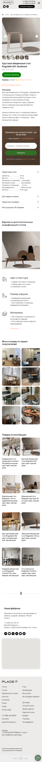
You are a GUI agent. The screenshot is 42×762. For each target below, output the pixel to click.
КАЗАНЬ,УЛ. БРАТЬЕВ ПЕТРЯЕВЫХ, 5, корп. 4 (15, 731)
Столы (7, 14)
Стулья (4, 690)
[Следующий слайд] (36, 36)
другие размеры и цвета (11, 85)
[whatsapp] (9, 633)
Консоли (5, 697)
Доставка (26, 702)
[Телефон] (13, 633)
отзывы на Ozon (24, 80)
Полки (4, 703)
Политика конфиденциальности (12, 748)
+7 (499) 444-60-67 (29, 3)
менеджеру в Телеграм (27, 159)
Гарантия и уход (28, 712)
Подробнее (14, 328)
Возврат (25, 716)
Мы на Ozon (26, 693)
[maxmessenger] (24, 633)
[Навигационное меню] (39, 3)
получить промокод (11, 75)
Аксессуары (6, 710)
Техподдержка (27, 722)
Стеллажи (6, 700)
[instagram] (20, 633)
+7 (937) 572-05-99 (29, 1)
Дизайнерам (27, 690)
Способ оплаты (28, 706)
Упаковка (25, 719)
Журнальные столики (10, 693)
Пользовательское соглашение (12, 750)
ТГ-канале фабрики (27, 138)
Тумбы (4, 706)
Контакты (5, 719)
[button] (26, 6)
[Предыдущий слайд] (5, 36)
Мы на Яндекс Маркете (30, 697)
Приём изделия (28, 709)
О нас (24, 687)
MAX (35, 159)
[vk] (16, 633)
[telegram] (5, 633)
